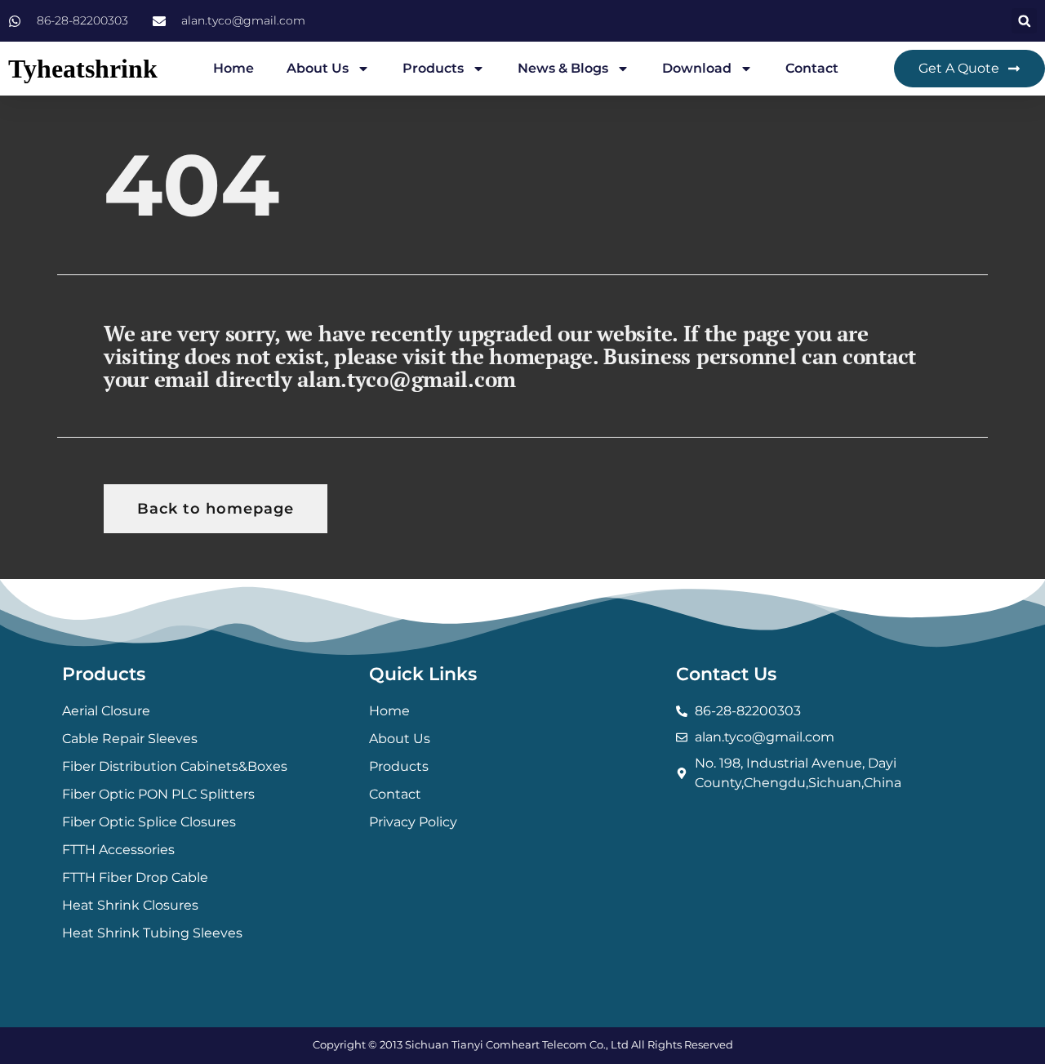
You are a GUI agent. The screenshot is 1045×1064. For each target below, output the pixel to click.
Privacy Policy (413, 822)
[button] (1024, 20)
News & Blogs (563, 68)
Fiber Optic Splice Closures (149, 822)
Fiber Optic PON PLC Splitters (158, 794)
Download (697, 68)
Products (433, 68)
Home (233, 68)
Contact (811, 68)
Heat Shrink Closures (130, 905)
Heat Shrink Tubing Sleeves (152, 933)
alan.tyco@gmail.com (406, 379)
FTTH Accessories (118, 849)
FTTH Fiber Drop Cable (135, 877)
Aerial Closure (106, 711)
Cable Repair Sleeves (130, 738)
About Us (318, 68)
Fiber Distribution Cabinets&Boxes (174, 766)
